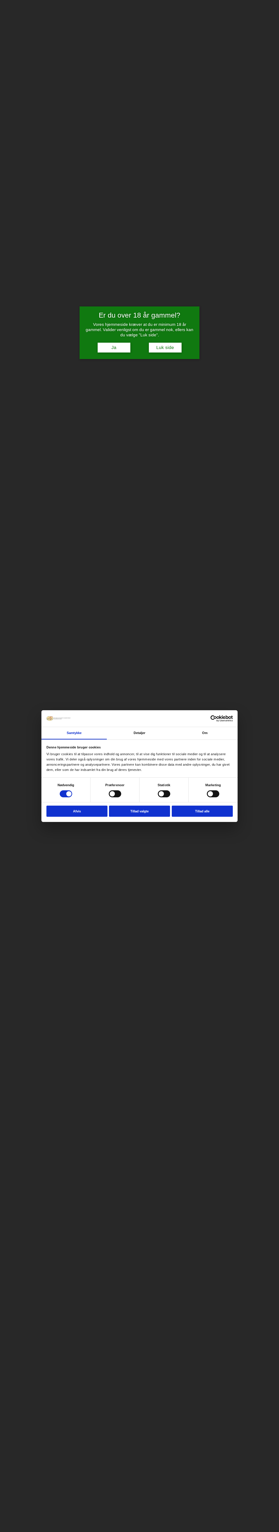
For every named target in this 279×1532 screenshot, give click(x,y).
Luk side (165, 347)
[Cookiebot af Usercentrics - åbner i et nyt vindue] (214, 718)
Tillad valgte (139, 811)
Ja (113, 347)
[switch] (115, 793)
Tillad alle (202, 811)
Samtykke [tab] (74, 733)
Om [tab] (205, 733)
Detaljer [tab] (140, 733)
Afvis (77, 811)
